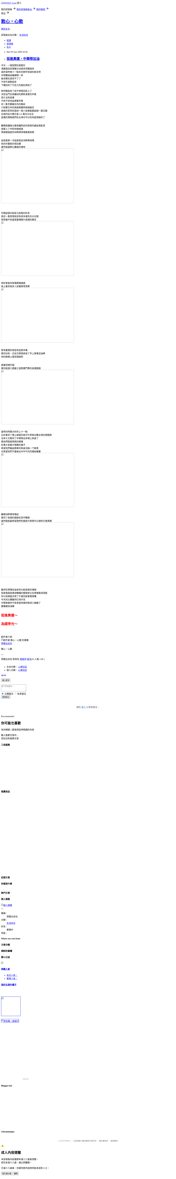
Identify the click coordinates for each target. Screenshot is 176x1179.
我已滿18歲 (6, 1174)
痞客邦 (23, 659)
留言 (29, 659)
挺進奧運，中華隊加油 (23, 59)
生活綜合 (23, 35)
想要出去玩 (6, 643)
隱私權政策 (103, 1141)
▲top (3, 675)
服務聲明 (114, 1141)
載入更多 (5, 680)
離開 (16, 1174)
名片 (9, 47)
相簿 (9, 40)
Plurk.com (25, 1078)
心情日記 (22, 667)
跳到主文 (5, 29)
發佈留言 (5, 697)
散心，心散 (12, 21)
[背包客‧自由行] (10, 1021)
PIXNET (67, 1141)
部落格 (10, 44)
